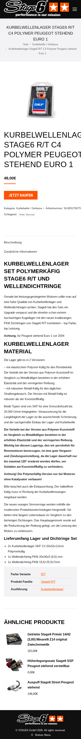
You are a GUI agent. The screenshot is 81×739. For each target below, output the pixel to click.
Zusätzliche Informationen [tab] (20, 251)
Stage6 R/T (48, 581)
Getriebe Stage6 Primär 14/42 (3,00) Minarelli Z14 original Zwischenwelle (49, 639)
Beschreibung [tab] (13, 242)
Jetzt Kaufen (21, 195)
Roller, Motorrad (27, 215)
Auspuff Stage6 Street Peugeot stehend (51, 685)
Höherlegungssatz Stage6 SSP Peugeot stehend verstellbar (51, 663)
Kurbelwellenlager (52, 589)
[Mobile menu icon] (74, 9)
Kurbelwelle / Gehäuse (29, 208)
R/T (43, 574)
